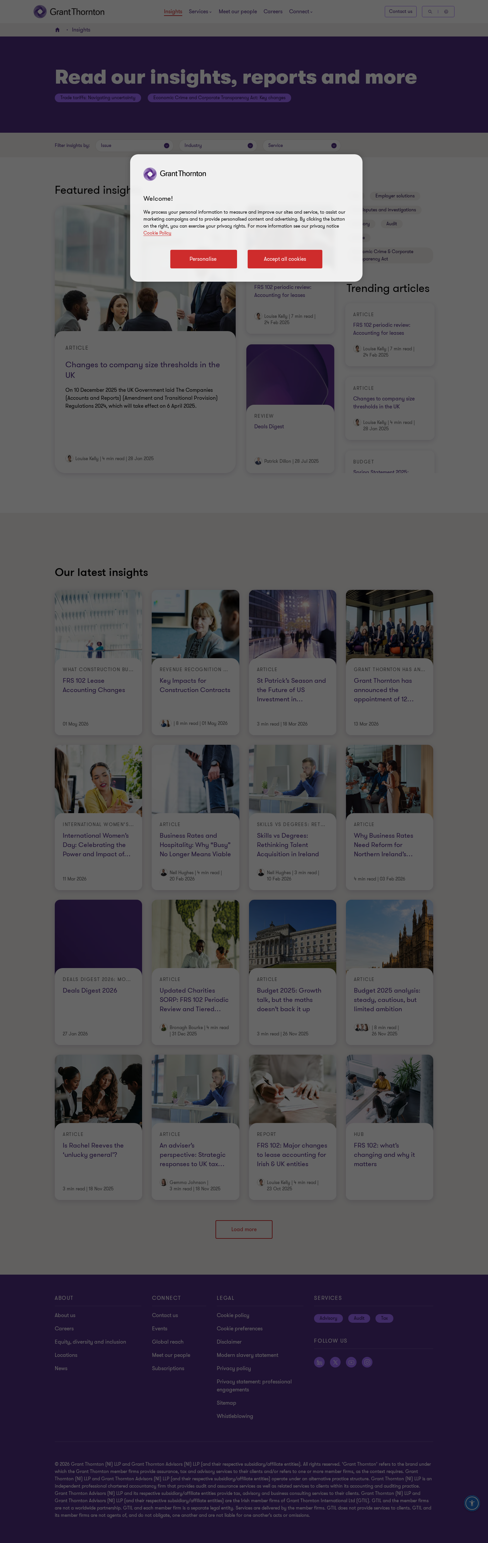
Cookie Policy (157, 233)
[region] (246, 218)
